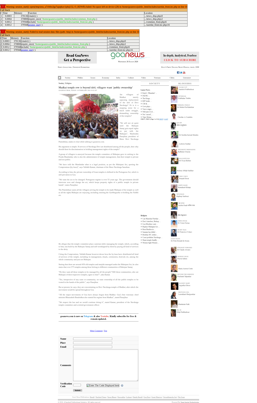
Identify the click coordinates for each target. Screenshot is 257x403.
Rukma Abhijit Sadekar (185, 170)
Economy (105, 78)
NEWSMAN (180, 194)
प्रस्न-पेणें (179, 123)
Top (105, 331)
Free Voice (183, 176)
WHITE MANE (183, 185)
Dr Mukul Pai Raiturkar (185, 107)
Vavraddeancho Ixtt (170, 397)
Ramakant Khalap (184, 187)
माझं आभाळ (181, 203)
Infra (118, 78)
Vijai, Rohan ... (147, 117)
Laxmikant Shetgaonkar (186, 294)
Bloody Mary (184, 283)
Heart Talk (181, 230)
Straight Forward (184, 247)
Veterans (157, 78)
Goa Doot (147, 397)
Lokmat (129, 397)
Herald (92, 397)
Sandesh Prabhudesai (186, 89)
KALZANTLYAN (184, 158)
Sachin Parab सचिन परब (186, 205)
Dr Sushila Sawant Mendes (188, 135)
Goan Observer (157, 397)
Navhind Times (101, 397)
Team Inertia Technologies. (190, 402)
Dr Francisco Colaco (184, 232)
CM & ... (145, 104)
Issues (93, 78)
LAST (166, 119)
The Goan (181, 397)
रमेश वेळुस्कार (182, 215)
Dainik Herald (137, 397)
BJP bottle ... (147, 101)
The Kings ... (147, 98)
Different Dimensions (186, 149)
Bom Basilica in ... (148, 229)
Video (143, 78)
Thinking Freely (183, 105)
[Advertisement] (98, 219)
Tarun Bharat (111, 397)
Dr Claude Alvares (183, 249)
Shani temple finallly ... (150, 240)
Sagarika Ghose (184, 285)
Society (67, 78)
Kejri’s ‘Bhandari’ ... (149, 93)
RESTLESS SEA (183, 292)
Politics (80, 78)
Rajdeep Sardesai (183, 196)
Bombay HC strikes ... (150, 235)
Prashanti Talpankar (184, 276)
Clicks (172, 78)
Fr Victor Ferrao (184, 223)
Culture (131, 78)
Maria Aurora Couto (185, 268)
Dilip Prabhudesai (183, 312)
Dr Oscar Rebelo (185, 160)
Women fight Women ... (150, 243)
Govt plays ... (147, 106)
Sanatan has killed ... (149, 232)
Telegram (88, 316)
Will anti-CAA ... (148, 112)
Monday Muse (182, 256)
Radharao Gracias (184, 151)
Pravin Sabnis (182, 258)
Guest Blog (175, 239)
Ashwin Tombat (184, 144)
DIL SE (179, 310)
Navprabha (121, 397)
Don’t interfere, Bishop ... (151, 221)
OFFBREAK (182, 96)
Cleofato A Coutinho (185, 117)
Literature (187, 78)
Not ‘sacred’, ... (147, 114)
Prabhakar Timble (184, 98)
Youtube (105, 316)
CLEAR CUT (183, 87)
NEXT (161, 119)
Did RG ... (146, 96)
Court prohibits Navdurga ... (152, 237)
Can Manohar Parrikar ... (151, 219)
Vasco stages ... (147, 109)
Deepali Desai (184, 178)
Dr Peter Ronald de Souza (180, 241)
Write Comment (96, 331)
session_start (34, 25)
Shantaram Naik (183, 304)
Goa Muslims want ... (150, 224)
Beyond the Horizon (185, 274)
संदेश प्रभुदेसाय (182, 125)
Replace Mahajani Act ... (151, 227)
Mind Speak (182, 221)
